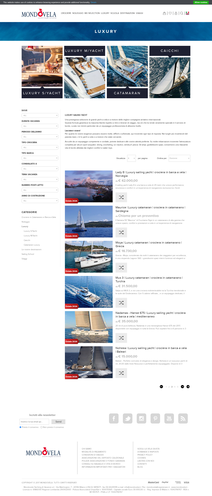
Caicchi (170, 51)
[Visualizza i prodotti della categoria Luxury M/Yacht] (84, 77)
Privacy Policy (145, 455)
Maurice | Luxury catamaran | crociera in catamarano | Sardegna (150, 209)
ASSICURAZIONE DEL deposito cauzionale (103, 458)
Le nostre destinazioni (31, 249)
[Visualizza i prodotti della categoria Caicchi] (169, 77)
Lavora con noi (145, 461)
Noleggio (77, 13)
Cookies (141, 458)
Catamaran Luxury (127, 98)
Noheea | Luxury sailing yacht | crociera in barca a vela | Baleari (151, 349)
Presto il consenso (30, 427)
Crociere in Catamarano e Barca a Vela (39, 217)
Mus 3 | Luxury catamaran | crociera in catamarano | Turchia (149, 279)
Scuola (114, 13)
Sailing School (28, 254)
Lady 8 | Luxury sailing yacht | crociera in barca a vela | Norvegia (151, 174)
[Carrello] (164, 13)
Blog (140, 467)
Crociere (66, 13)
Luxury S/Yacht (42, 93)
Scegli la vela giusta (148, 449)
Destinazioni (127, 13)
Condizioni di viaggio (93, 455)
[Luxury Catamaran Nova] (89, 327)
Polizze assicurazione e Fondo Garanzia (103, 461)
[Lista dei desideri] (170, 13)
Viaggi (139, 13)
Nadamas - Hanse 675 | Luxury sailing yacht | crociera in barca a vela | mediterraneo (151, 314)
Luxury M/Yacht (84, 51)
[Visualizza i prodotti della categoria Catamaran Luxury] (127, 66)
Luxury (105, 13)
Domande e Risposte (148, 452)
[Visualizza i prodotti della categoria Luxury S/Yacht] (42, 66)
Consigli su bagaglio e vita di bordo (101, 464)
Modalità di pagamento (94, 452)
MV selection (92, 13)
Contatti (142, 464)
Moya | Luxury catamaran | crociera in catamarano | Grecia (149, 244)
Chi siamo (87, 449)
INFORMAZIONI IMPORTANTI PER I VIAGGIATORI (103, 467)
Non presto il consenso (53, 427)
